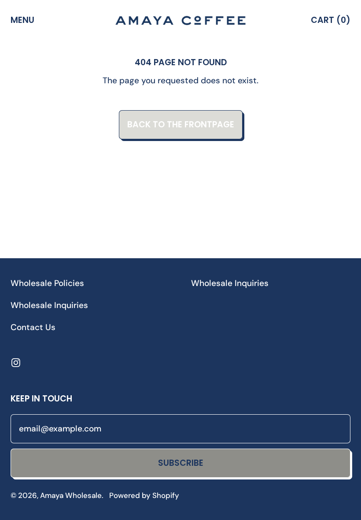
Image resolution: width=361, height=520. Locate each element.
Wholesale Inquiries (49, 305)
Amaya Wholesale (71, 495)
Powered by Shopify (144, 495)
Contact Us (33, 327)
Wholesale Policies (47, 283)
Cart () (330, 22)
